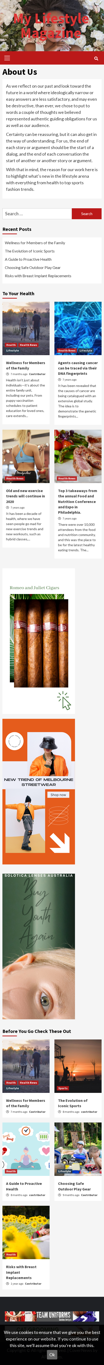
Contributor (37, 374)
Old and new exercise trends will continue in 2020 (25, 496)
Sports (62, 1088)
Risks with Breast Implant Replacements (38, 275)
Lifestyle (12, 350)
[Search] (96, 58)
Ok (52, 1354)
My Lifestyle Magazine (51, 25)
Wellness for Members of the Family (35, 242)
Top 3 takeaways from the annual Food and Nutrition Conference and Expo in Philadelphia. (77, 501)
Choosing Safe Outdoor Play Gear (33, 267)
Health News (28, 345)
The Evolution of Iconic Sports (30, 251)
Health (11, 345)
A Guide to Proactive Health (28, 259)
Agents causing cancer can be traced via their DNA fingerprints (78, 368)
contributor (89, 1112)
